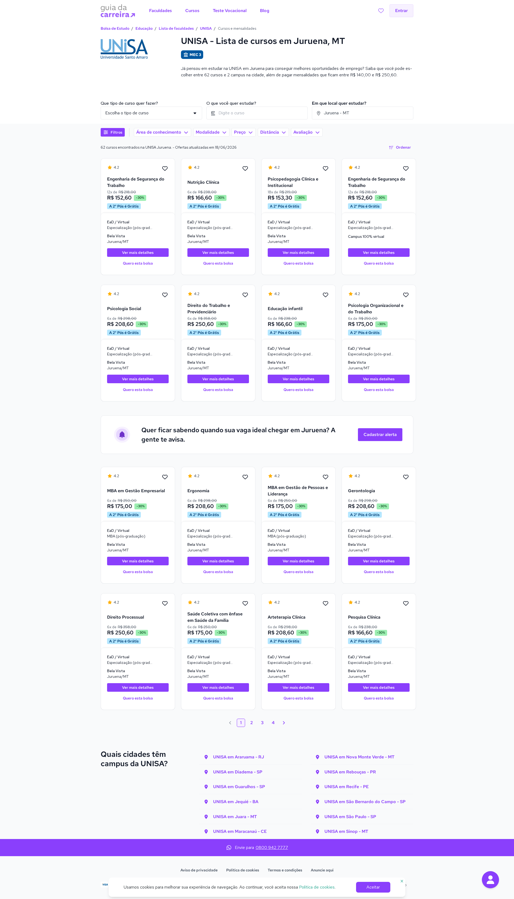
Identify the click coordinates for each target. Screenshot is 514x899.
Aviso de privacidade (199, 870)
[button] (490, 879)
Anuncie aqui (322, 870)
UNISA (206, 28)
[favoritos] (381, 10)
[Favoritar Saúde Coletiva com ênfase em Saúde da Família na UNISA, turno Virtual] (245, 604)
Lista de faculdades (176, 28)
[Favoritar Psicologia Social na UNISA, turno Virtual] (165, 295)
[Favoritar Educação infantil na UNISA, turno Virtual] (325, 295)
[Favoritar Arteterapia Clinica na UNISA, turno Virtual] (325, 604)
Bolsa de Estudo (115, 28)
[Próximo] (283, 723)
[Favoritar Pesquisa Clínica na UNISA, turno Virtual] (406, 604)
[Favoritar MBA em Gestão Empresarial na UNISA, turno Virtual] (165, 477)
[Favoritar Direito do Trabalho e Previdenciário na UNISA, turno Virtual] (245, 295)
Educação (144, 28)
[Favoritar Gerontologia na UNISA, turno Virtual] (406, 477)
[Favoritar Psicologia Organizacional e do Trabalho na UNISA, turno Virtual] (406, 295)
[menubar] (209, 10)
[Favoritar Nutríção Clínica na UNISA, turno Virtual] (245, 169)
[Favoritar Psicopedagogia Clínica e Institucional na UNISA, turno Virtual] (325, 169)
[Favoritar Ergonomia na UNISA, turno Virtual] (245, 477)
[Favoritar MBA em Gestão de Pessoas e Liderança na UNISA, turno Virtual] (325, 477)
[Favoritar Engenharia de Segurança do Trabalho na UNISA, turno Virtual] (165, 169)
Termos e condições (285, 870)
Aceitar (373, 887)
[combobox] (257, 113)
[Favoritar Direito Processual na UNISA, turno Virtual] (165, 604)
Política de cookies (242, 870)
